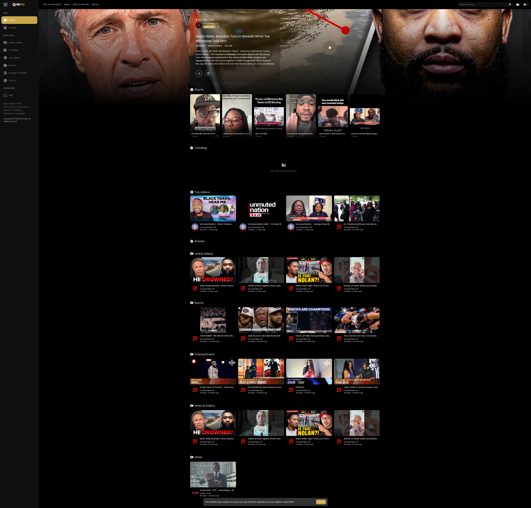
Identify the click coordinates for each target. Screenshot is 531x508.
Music (67, 4)
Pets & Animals (81, 4)
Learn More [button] (288, 502)
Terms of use (9, 107)
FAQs (19, 103)
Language (20, 113)
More (94, 4)
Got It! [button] (321, 502)
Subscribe (209, 27)
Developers (8, 113)
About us (7, 110)
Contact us (18, 110)
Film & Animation (52, 4)
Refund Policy (9, 103)
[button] (526, 5)
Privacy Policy (23, 107)
